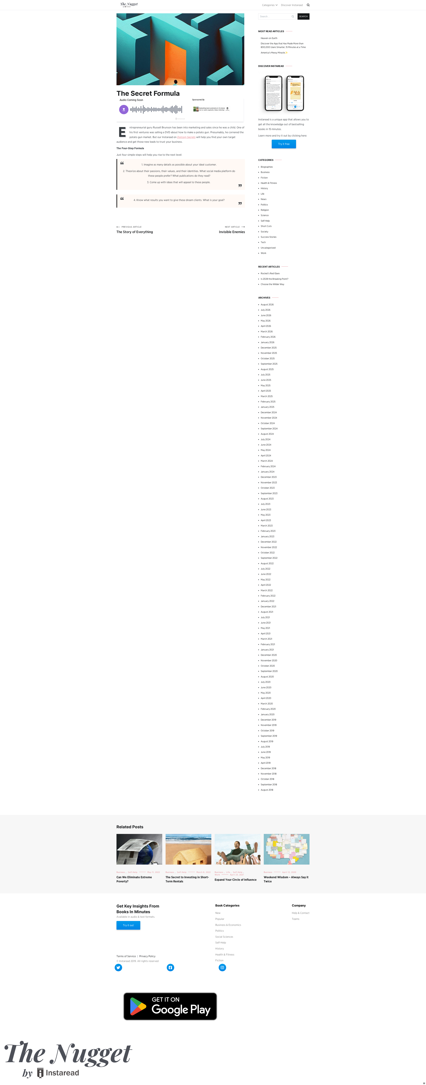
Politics (264, 204)
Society (264, 231)
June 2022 (266, 574)
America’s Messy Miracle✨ (274, 52)
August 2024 (267, 434)
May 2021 (265, 628)
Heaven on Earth (269, 38)
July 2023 (265, 504)
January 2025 (267, 407)
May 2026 (266, 320)
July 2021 (265, 617)
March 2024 (267, 461)
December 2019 (268, 719)
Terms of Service (126, 956)
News (263, 199)
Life (262, 193)
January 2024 (267, 471)
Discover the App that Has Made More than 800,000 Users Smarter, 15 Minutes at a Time (283, 45)
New (217, 913)
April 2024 (266, 455)
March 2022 (267, 590)
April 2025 (266, 390)
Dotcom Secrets (186, 137)
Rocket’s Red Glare (270, 273)
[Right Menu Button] (424, 1083)
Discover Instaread (292, 5)
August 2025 (267, 369)
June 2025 (266, 380)
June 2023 (266, 509)
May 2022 (265, 579)
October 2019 (267, 730)
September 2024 (269, 428)
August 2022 (267, 563)
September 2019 (269, 736)
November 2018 (269, 773)
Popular (219, 919)
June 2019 (266, 752)
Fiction (264, 177)
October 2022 (268, 552)
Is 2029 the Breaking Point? (274, 279)
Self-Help (265, 220)
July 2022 (265, 568)
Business (265, 172)
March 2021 (266, 638)
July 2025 (265, 374)
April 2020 (266, 698)
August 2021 (267, 612)
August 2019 (267, 741)
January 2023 (267, 536)
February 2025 (268, 401)
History (264, 188)
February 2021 (268, 644)
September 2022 (269, 558)
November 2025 (269, 353)
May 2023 (265, 514)
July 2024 (265, 439)
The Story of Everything (134, 230)
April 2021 (265, 633)
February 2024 (268, 466)
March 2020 (267, 703)
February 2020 (268, 709)
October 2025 (268, 358)
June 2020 (266, 687)
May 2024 (266, 450)
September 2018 (269, 784)
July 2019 (265, 746)
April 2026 (266, 326)
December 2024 (269, 412)
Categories (268, 5)
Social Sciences (224, 936)
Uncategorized (268, 247)
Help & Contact (301, 913)
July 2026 (265, 310)
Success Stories (268, 237)
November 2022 (269, 547)
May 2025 (265, 385)
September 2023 (269, 493)
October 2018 (267, 779)
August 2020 (267, 676)
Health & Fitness (269, 183)
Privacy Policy (147, 956)
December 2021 (268, 606)
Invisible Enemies (232, 230)
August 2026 (267, 304)
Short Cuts (266, 226)
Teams (295, 919)
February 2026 (268, 336)
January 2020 (268, 714)
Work (263, 253)
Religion (265, 210)
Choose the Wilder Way (272, 284)
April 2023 (266, 520)
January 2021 (267, 649)
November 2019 (269, 725)
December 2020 (269, 655)
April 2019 (266, 763)
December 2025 (269, 347)
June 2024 (266, 444)
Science (265, 215)
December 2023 (269, 477)
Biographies (267, 166)
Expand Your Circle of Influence (236, 879)
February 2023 (268, 531)
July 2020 (266, 682)
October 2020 (268, 665)
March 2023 (267, 525)
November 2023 (269, 482)
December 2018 (268, 768)
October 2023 (268, 487)
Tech (263, 242)
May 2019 (265, 757)
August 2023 (267, 498)
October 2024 (268, 423)
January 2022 (267, 601)
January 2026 (267, 342)
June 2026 (266, 315)
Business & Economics (228, 925)
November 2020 (269, 660)
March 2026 (267, 331)
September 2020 (269, 671)
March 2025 (267, 396)
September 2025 (269, 363)
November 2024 (269, 417)
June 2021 (266, 622)
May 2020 (266, 692)
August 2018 (267, 789)
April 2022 (266, 585)
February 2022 (268, 595)
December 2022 (269, 541)
